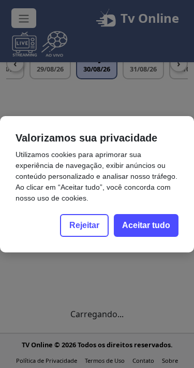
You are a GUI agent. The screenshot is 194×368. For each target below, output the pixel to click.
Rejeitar (84, 225)
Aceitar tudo (146, 225)
